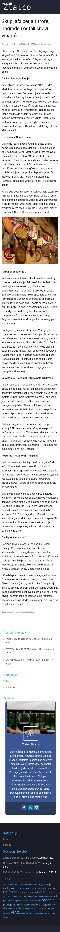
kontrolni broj (32, 892)
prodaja (48, 900)
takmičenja (20, 612)
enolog (6, 888)
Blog (35, 44)
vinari (27, 612)
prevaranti (32, 901)
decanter (11, 612)
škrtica (5, 917)
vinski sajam (26, 913)
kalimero (34, 888)
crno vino (12, 884)
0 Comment (46, 44)
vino (32, 612)
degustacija (44, 884)
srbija (18, 908)
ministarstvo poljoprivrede (38, 896)
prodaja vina (10, 904)
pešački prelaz (22, 901)
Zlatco (17, 7)
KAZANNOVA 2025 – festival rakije (22, 660)
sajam (46, 904)
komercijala (10, 892)
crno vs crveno (22, 885)
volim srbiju (37, 913)
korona (41, 892)
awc (6, 612)
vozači (44, 913)
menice (10, 896)
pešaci (13, 901)
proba (39, 901)
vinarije (6, 913)
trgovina (30, 909)
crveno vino (32, 885)
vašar (36, 909)
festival (25, 888)
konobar (22, 892)
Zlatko (23, 44)
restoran (36, 904)
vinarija (49, 908)
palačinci (6, 901)
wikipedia (51, 913)
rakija (21, 904)
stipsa (24, 909)
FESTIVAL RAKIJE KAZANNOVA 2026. (24, 649)
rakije (28, 904)
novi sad (52, 896)
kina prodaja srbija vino (47, 888)
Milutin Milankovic (20, 896)
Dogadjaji (10, 687)
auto (4, 885)
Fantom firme (16, 888)
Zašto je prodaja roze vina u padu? (22, 639)
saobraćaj (12, 909)
